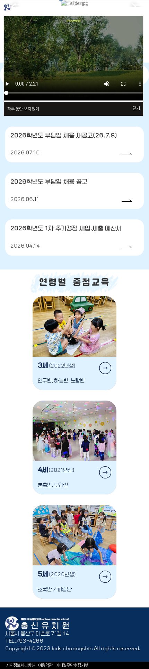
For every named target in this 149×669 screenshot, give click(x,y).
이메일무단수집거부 (71, 665)
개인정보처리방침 (20, 665)
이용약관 (45, 665)
